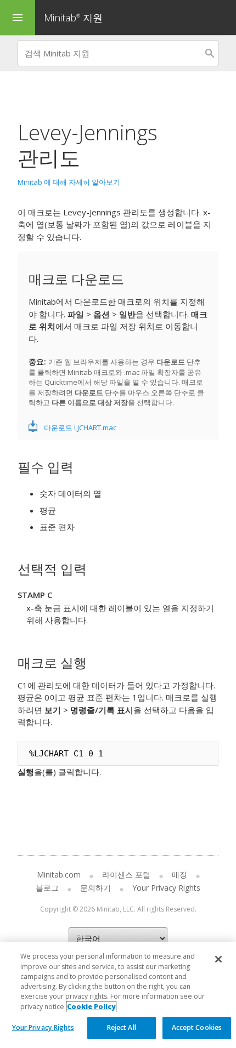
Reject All (121, 1027)
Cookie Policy (91, 1006)
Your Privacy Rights (43, 1027)
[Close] (218, 959)
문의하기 (95, 887)
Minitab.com (59, 874)
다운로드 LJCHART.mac (80, 427)
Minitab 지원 (73, 17)
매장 (179, 874)
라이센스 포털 (126, 874)
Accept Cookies (197, 1027)
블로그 (47, 887)
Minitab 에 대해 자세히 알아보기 (69, 182)
